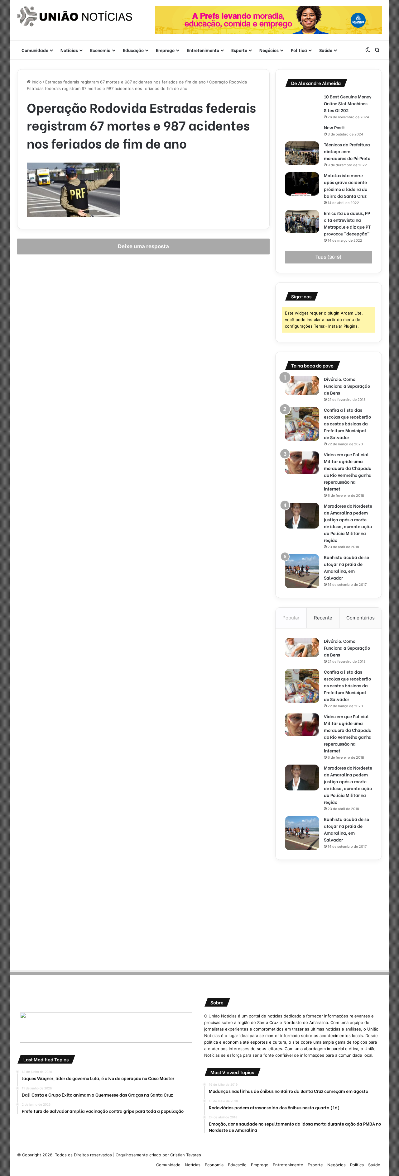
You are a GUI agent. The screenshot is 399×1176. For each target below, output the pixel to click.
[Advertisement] (328, 912)
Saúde (325, 50)
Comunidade (35, 50)
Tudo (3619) (328, 257)
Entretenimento (203, 50)
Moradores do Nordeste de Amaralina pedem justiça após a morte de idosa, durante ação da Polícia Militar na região (348, 522)
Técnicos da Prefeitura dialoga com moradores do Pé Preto (347, 151)
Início (36, 81)
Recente (323, 618)
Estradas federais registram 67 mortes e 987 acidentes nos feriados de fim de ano (125, 81)
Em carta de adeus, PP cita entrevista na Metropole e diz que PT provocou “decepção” (347, 223)
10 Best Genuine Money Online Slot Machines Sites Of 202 (348, 103)
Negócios (269, 50)
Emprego (165, 50)
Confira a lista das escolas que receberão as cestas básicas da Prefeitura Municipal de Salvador (347, 423)
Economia (100, 50)
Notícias (69, 50)
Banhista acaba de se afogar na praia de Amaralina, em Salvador (346, 567)
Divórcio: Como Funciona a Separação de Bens (347, 386)
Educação (133, 50)
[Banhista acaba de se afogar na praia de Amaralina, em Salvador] (302, 571)
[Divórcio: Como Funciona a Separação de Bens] (302, 385)
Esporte (239, 50)
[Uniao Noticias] (74, 16)
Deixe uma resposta (143, 246)
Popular (291, 618)
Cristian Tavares (185, 1154)
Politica (299, 50)
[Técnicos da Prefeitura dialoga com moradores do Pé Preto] (302, 153)
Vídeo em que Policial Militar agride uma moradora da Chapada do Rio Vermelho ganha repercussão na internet (348, 471)
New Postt (334, 127)
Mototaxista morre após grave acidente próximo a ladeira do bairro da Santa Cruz (346, 185)
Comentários (360, 618)
